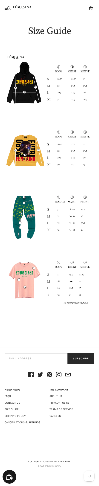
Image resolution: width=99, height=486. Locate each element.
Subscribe (81, 358)
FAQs (8, 396)
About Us (56, 396)
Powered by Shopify (49, 466)
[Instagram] (58, 375)
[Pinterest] (49, 375)
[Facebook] (31, 375)
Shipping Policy (15, 415)
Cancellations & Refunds (22, 422)
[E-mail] (68, 375)
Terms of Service (61, 409)
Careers (55, 415)
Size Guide (12, 409)
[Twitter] (40, 375)
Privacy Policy (59, 402)
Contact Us (12, 402)
